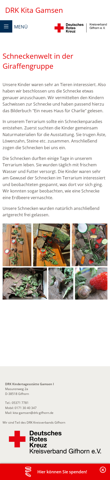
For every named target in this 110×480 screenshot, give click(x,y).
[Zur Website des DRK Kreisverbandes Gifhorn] (55, 442)
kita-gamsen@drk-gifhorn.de (32, 413)
